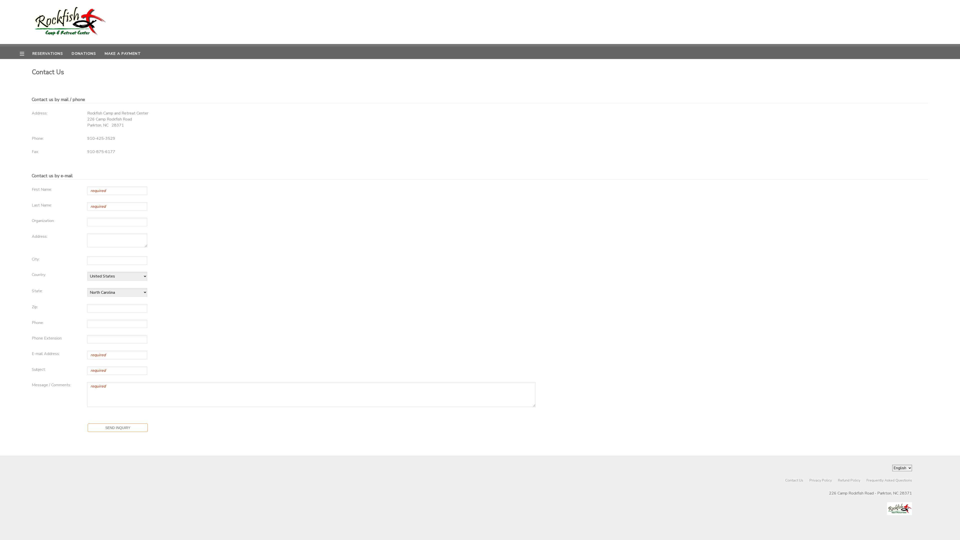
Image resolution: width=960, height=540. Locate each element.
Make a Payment (123, 53)
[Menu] (25, 53)
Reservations (47, 53)
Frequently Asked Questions (889, 480)
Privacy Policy (821, 480)
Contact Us (794, 480)
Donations (84, 53)
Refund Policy (849, 480)
